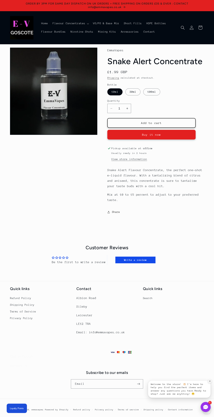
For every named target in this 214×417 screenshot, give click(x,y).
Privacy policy (104, 409)
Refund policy (81, 409)
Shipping (113, 78)
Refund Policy (20, 298)
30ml (133, 91)
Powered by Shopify (57, 409)
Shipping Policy (22, 304)
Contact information (180, 409)
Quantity (113, 100)
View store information (129, 159)
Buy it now (151, 134)
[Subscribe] (138, 384)
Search (148, 298)
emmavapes (37, 409)
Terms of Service (23, 311)
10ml (115, 91)
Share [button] (116, 212)
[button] (70, 23)
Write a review (135, 259)
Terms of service (128, 409)
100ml (151, 91)
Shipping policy (153, 409)
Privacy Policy (21, 318)
